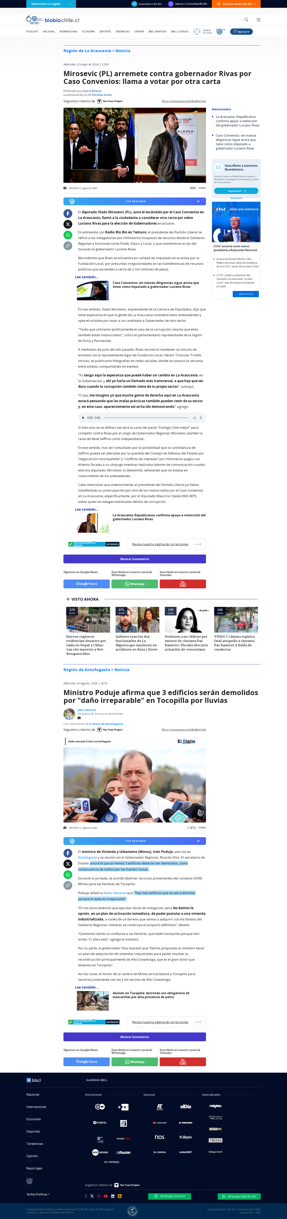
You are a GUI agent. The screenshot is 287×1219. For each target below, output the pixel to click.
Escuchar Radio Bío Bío (237, 4)
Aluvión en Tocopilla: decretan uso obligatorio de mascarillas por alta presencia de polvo (151, 995)
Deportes (105, 31)
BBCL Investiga (158, 31)
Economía (88, 31)
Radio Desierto (114, 893)
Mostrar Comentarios (134, 559)
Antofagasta (87, 857)
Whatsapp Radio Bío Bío (241, 1196)
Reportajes (34, 1168)
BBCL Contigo (180, 31)
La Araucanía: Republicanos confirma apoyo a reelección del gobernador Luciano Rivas (159, 517)
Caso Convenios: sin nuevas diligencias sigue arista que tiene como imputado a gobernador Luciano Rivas (156, 285)
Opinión (139, 31)
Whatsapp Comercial (172, 1196)
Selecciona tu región (45, 4)
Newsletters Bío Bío (150, 4)
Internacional (69, 31)
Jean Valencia (92, 91)
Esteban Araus (102, 95)
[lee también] (94, 290)
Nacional (49, 31)
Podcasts (32, 31)
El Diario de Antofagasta (106, 724)
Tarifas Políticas (37, 1194)
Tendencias (122, 31)
